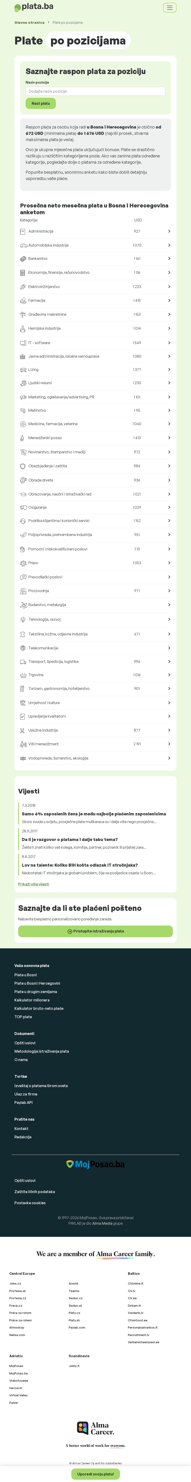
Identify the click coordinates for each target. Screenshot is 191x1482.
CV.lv (131, 1291)
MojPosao (16, 1366)
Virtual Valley (18, 1395)
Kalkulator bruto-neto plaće (38, 1008)
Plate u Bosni (25, 975)
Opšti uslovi (24, 1043)
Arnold (73, 1283)
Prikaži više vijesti (33, 884)
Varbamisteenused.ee (143, 1342)
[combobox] (93, 91)
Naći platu (41, 103)
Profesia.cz (17, 1298)
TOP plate (23, 1016)
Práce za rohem (20, 1320)
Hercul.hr (15, 1388)
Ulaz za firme (25, 1094)
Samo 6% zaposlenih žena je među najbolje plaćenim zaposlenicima (94, 813)
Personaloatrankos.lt (143, 1327)
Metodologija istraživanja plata (41, 1051)
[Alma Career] (95, 1428)
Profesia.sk (17, 1291)
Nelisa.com (17, 1335)
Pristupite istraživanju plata (98, 931)
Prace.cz (15, 1305)
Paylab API (23, 1102)
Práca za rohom (20, 1313)
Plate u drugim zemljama (35, 991)
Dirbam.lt (134, 1305)
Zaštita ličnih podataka (34, 1191)
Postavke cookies (30, 1203)
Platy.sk (74, 1320)
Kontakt (21, 1128)
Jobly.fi (74, 1366)
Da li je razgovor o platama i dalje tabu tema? (70, 839)
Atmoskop (16, 1327)
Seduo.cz (76, 1298)
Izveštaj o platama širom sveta (41, 1085)
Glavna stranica (29, 22)
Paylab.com (77, 1327)
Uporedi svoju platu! (95, 1474)
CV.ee (132, 1298)
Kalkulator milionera (32, 1000)
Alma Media (102, 1223)
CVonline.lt (135, 1283)
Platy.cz (74, 1313)
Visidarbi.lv (135, 1313)
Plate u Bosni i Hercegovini (37, 983)
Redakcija (22, 1137)
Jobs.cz (15, 1283)
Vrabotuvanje (18, 1380)
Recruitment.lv (138, 1335)
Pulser (13, 1402)
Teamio (74, 1291)
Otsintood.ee (137, 1320)
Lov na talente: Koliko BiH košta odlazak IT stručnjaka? (80, 865)
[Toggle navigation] (170, 8)
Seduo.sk (75, 1305)
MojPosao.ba (18, 1373)
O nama (21, 1059)
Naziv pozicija (37, 82)
